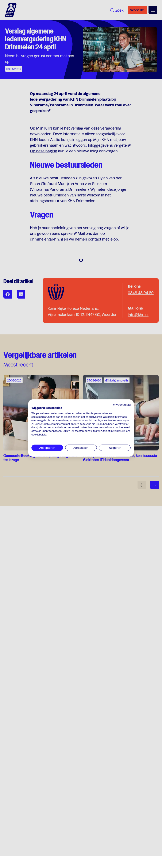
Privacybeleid (122, 405)
